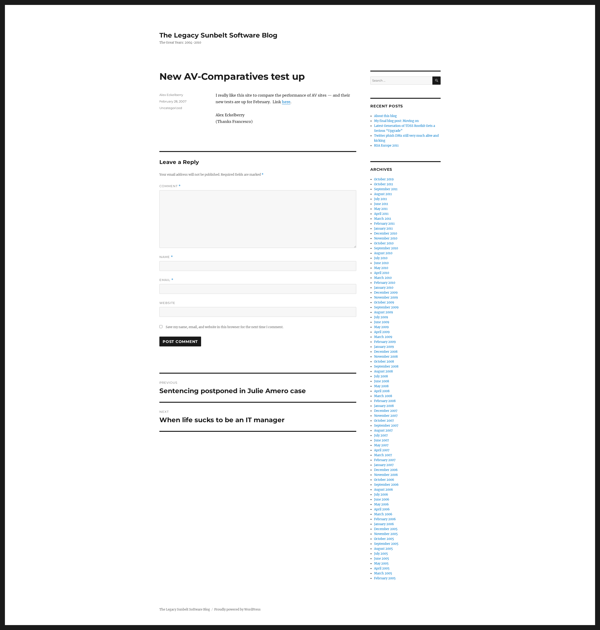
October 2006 (384, 480)
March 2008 (383, 396)
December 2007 (386, 411)
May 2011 (381, 209)
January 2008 (384, 406)
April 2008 (382, 391)
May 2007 (381, 445)
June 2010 (381, 263)
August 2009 (383, 312)
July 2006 (381, 495)
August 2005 (383, 549)
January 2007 (384, 465)
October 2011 (383, 184)
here (286, 101)
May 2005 (381, 563)
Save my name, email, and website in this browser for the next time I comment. (224, 327)
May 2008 (381, 386)
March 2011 (382, 219)
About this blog (385, 116)
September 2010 (386, 248)
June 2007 (381, 440)
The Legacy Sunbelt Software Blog (218, 35)
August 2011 (383, 194)
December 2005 (386, 529)
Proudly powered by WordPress (237, 609)
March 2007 (383, 455)
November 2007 (386, 416)
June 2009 (381, 322)
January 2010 (383, 288)
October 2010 (384, 243)
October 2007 (384, 421)
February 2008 (385, 401)
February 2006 (385, 519)
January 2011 (383, 229)
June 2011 (381, 204)
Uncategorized (170, 108)
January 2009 (384, 347)
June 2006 (381, 499)
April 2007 (382, 450)
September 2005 (386, 544)
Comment (170, 186)
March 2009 (383, 337)
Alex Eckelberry (171, 95)
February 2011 (384, 224)
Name (166, 257)
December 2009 (386, 293)
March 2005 (383, 573)
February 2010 (384, 283)
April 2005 (382, 568)
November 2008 (386, 357)
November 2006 (386, 475)
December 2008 (386, 352)
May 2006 (381, 504)
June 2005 (381, 559)
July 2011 (380, 199)
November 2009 (386, 298)
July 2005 (381, 554)
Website (167, 303)
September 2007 (386, 426)
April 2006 (382, 509)
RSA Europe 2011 (386, 146)
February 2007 (385, 460)
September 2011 (386, 189)
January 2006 (384, 524)
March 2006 (383, 514)
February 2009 (385, 342)
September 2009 (386, 307)
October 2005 (384, 539)
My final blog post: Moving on (396, 121)
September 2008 (386, 366)
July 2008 (381, 376)
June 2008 (381, 381)
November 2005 (386, 534)
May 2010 (381, 268)
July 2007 (381, 435)
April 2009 (382, 332)
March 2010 (383, 278)
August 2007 (383, 431)
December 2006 (386, 470)
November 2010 (385, 238)
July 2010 (380, 258)
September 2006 (386, 485)
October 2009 (384, 302)
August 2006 (383, 490)
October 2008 (384, 362)
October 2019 (384, 179)
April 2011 (381, 214)
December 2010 (385, 233)
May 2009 (381, 327)
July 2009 (381, 317)
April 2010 (381, 273)
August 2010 (383, 253)
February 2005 (385, 578)
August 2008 (383, 371)
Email (166, 280)
